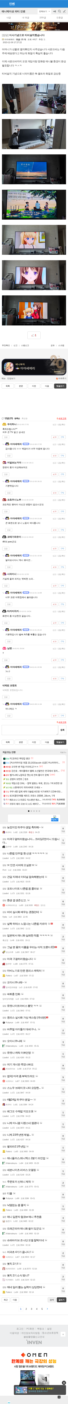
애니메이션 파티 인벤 (13, 11)
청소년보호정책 (50, 1333)
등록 (62, 730)
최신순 (25, 418)
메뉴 (4, 378)
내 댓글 (25, 17)
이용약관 (14, 1333)
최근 (6, 1300)
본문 (21, 386)
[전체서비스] (64, 3)
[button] (28, 811)
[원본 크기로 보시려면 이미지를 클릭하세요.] (34, 99)
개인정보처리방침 (30, 1333)
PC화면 (30, 1328)
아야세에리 (9, 39)
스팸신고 (25, 345)
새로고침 (62, 418)
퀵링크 (40, 1328)
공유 (53, 345)
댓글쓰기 (60, 386)
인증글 (59, 17)
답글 (5, 437)
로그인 (20, 1328)
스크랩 (61, 345)
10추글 (42, 17)
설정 (49, 1328)
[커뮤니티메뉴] (3, 3)
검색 (52, 1300)
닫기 (64, 1383)
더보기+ (63, 752)
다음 (47, 386)
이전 (34, 386)
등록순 (17, 418)
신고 (15, 345)
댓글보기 (60, 742)
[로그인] (58, 3)
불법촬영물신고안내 (34, 1336)
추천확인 (6, 345)
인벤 (12, 3)
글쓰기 (64, 11)
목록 (8, 386)
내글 (9, 17)
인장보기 (11, 378)
